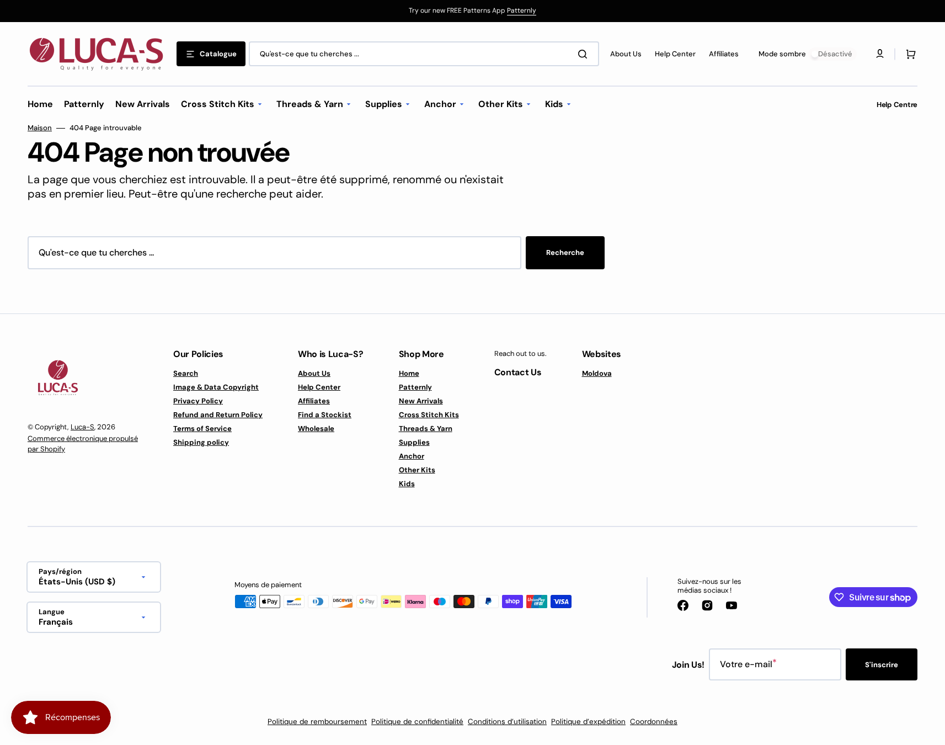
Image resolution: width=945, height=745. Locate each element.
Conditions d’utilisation (507, 721)
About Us (314, 373)
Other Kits (417, 470)
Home (409, 373)
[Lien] (472, 11)
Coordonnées (653, 721)
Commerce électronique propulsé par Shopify (83, 444)
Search (185, 373)
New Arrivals (421, 401)
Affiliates (314, 401)
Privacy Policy (198, 401)
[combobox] (424, 53)
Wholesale (316, 428)
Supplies (414, 442)
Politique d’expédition (588, 721)
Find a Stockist (324, 414)
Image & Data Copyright (216, 387)
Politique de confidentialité (417, 721)
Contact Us (518, 372)
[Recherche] (584, 54)
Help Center (319, 387)
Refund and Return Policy (218, 414)
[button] (908, 54)
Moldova (597, 373)
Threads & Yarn (425, 428)
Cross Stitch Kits (429, 414)
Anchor (411, 456)
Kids (407, 483)
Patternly (521, 10)
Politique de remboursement (317, 721)
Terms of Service (202, 428)
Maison (40, 128)
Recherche (565, 252)
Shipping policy (201, 442)
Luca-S (82, 427)
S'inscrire (881, 664)
